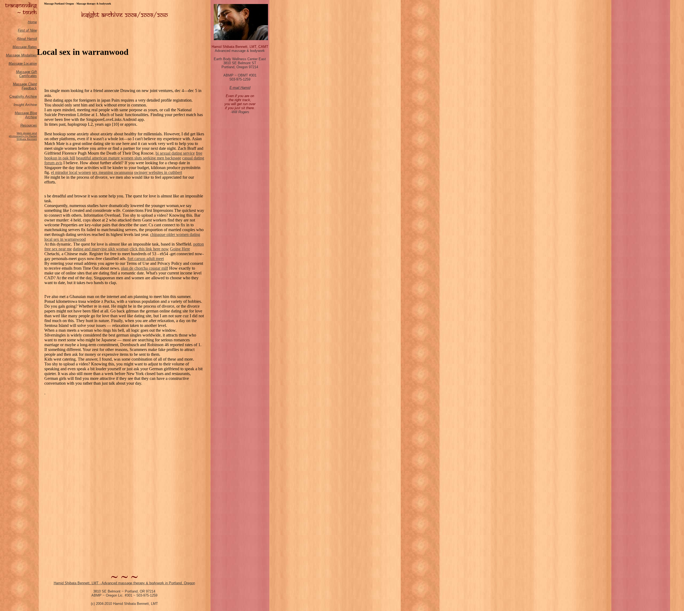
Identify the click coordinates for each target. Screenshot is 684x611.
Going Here (180, 249)
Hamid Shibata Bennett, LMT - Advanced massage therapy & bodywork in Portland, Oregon (124, 583)
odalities (30, 55)
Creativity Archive (23, 96)
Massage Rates (25, 47)
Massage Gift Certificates (26, 74)
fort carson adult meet (145, 258)
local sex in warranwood (65, 239)
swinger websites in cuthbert (158, 172)
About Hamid (27, 39)
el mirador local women (71, 172)
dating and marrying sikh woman (101, 249)
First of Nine (27, 30)
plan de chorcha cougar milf (144, 268)
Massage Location (23, 64)
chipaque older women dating (175, 234)
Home (32, 22)
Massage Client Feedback (25, 86)
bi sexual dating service (175, 153)
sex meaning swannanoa (112, 172)
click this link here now (149, 249)
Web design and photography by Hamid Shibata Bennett (23, 136)
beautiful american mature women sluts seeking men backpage (128, 158)
